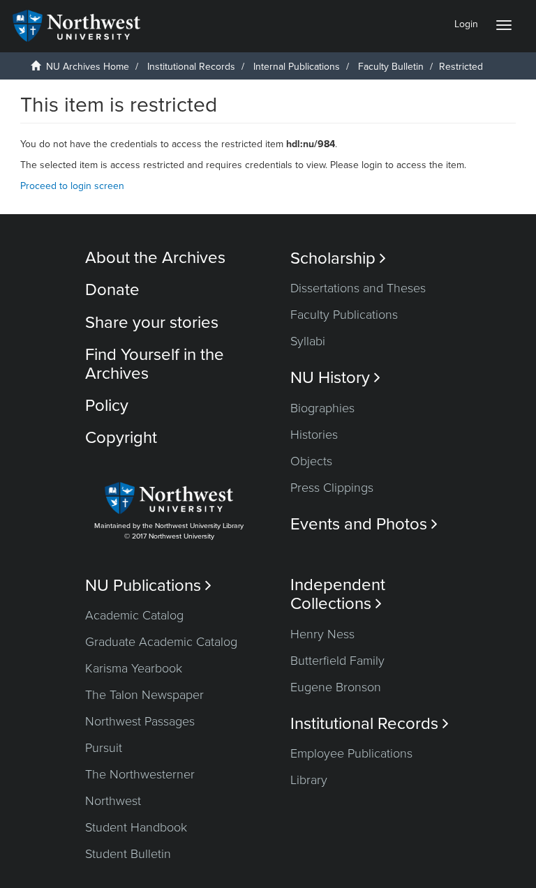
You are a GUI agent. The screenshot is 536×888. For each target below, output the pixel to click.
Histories (314, 434)
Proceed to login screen (72, 186)
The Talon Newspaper (144, 694)
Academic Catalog (134, 615)
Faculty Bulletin (391, 67)
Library (308, 780)
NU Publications (148, 585)
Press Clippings (331, 487)
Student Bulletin (128, 853)
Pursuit (103, 747)
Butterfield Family (337, 660)
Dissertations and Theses (358, 288)
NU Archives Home (87, 67)
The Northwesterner (140, 774)
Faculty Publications (344, 314)
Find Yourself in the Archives (154, 364)
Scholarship (338, 258)
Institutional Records (191, 67)
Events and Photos (364, 524)
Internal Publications (296, 67)
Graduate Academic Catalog (161, 641)
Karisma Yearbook (133, 668)
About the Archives (155, 258)
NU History (335, 378)
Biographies (322, 408)
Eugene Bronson (335, 687)
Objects (311, 461)
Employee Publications (351, 753)
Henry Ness (322, 634)
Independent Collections (337, 594)
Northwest (113, 800)
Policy (106, 406)
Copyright (121, 438)
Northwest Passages (140, 721)
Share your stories (151, 323)
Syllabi (307, 341)
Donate (112, 290)
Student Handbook (136, 827)
